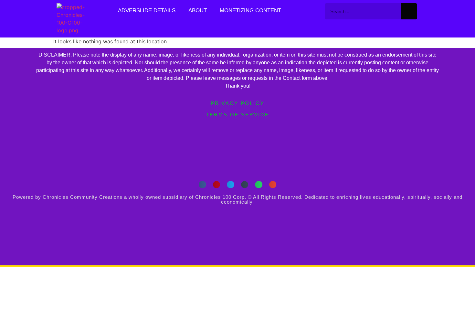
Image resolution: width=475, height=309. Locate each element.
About (197, 10)
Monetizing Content (250, 10)
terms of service (237, 114)
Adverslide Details (146, 10)
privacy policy (237, 103)
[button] (202, 184)
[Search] (409, 11)
